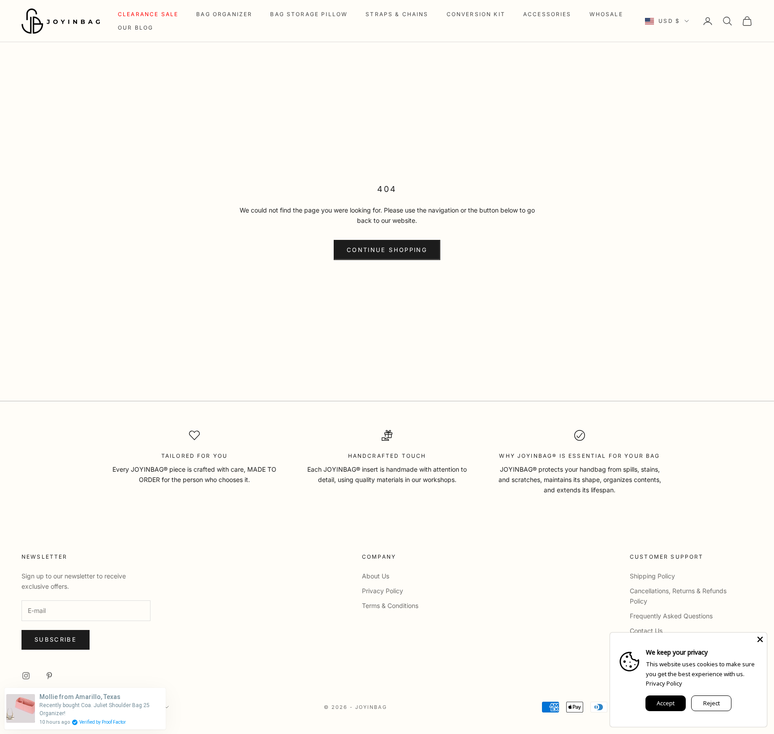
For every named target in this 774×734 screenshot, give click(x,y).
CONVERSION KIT (476, 14)
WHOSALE (606, 14)
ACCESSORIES (547, 14)
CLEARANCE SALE (148, 14)
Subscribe (55, 639)
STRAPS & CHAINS (397, 14)
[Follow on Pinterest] (49, 675)
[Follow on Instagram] (26, 675)
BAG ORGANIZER (224, 14)
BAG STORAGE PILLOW (309, 14)
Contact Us (646, 630)
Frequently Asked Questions (671, 616)
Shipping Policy (652, 576)
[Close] (760, 639)
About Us (375, 576)
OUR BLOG (135, 27)
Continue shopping (387, 249)
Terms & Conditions (390, 605)
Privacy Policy (382, 591)
